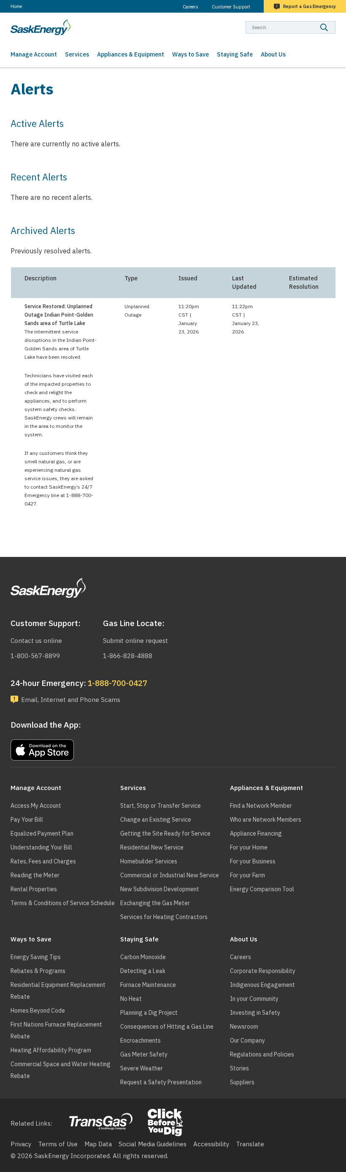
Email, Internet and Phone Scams (70, 700)
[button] (137, 748)
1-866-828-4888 (127, 656)
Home (16, 6)
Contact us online (36, 641)
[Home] (40, 27)
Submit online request (135, 641)
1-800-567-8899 (35, 656)
